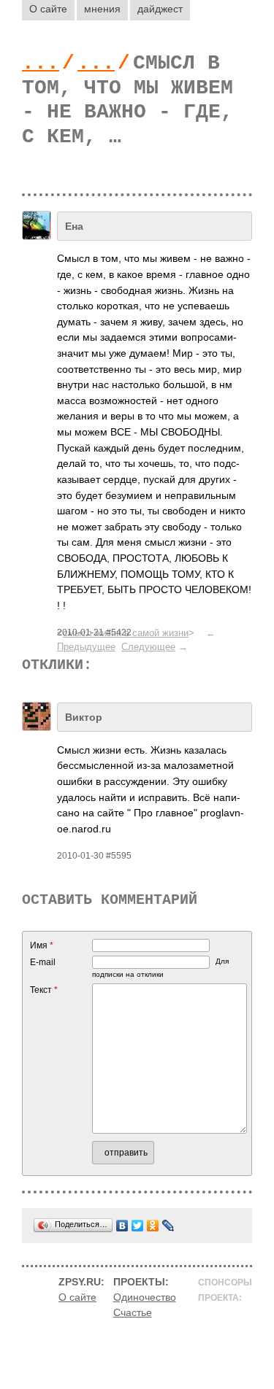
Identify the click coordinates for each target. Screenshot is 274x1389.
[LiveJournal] (168, 1225)
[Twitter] (137, 1225)
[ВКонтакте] (122, 1225)
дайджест (160, 9)
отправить (126, 1153)
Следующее (148, 646)
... (40, 63)
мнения (102, 9)
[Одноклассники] (153, 1225)
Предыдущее (86, 646)
